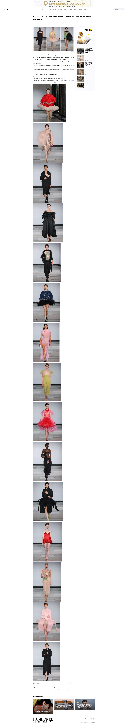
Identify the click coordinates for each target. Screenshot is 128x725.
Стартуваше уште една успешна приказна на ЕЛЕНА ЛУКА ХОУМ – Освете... (89, 50)
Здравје (70, 9)
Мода (42, 9)
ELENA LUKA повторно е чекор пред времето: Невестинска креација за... (88, 71)
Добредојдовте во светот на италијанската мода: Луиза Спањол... (64, 690)
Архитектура (60, 9)
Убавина (54, 9)
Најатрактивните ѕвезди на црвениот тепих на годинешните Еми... (42, 690)
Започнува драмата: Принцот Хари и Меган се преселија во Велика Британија (63, 706)
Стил (46, 9)
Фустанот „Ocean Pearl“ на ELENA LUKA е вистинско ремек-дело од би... (88, 57)
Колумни (85, 9)
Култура (50, 9)
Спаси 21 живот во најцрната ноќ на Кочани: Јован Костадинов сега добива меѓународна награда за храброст (84, 706)
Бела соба (65, 9)
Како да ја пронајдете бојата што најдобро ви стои (89, 78)
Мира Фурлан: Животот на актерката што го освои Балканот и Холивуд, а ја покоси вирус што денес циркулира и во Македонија (43, 709)
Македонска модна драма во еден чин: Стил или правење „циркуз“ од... (88, 64)
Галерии (80, 9)
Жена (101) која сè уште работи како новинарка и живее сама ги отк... (88, 85)
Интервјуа (75, 9)
